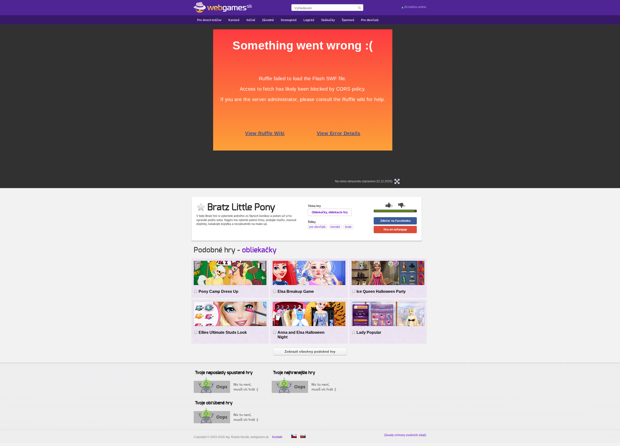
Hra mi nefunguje (395, 229)
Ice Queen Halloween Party (381, 291)
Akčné (250, 20)
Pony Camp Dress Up (218, 291)
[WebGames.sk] (223, 7)
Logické (308, 20)
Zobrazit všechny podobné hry (310, 351)
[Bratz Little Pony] (294, 436)
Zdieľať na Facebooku (395, 221)
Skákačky (328, 20)
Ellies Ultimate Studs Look (223, 332)
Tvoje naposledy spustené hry (224, 373)
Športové (348, 20)
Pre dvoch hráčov (209, 20)
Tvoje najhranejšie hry (294, 373)
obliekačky (259, 250)
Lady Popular (368, 332)
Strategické (289, 20)
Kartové (234, 20)
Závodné (268, 20)
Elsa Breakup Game (296, 291)
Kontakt (277, 437)
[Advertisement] (152, 102)
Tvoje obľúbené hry (213, 403)
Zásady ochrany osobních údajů (405, 435)
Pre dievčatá (370, 20)
